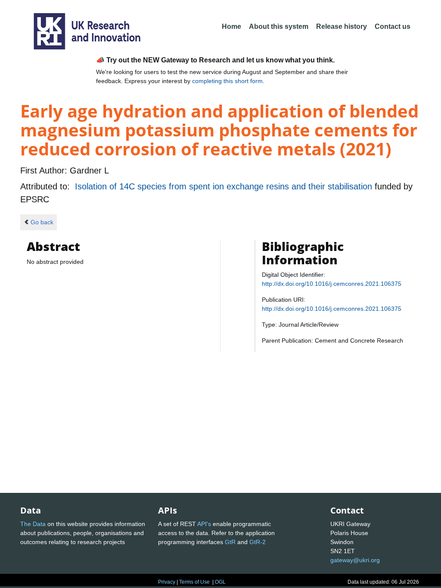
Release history (341, 26)
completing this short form (227, 80)
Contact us (392, 26)
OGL (220, 582)
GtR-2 (257, 541)
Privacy (166, 582)
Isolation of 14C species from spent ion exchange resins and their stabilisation (225, 186)
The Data (33, 523)
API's (204, 523)
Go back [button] (42, 222)
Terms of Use (194, 582)
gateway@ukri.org (355, 560)
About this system (278, 26)
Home (231, 26)
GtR (230, 541)
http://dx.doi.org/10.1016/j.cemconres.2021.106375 (331, 283)
